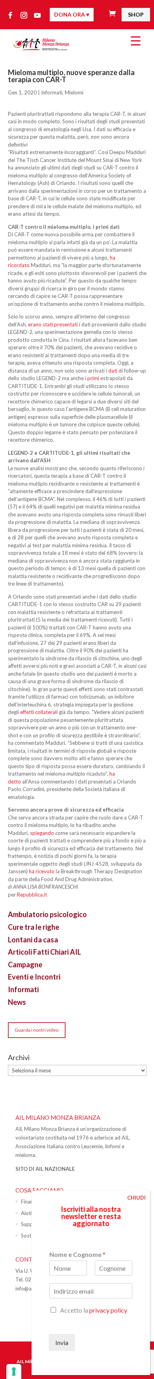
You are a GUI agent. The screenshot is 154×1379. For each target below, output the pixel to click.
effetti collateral (38, 712)
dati (112, 370)
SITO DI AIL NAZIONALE (45, 1169)
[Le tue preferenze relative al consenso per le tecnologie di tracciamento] (13, 1371)
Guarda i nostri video (36, 1030)
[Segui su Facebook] (10, 15)
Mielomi (74, 92)
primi (93, 378)
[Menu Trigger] (135, 40)
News (17, 1002)
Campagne (25, 964)
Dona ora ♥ (71, 14)
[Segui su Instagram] (24, 15)
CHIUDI (136, 1197)
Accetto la (93, 1310)
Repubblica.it (32, 894)
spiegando (42, 833)
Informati (51, 92)
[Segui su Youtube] (37, 15)
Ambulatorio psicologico (47, 914)
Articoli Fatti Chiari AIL (44, 952)
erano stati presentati (53, 324)
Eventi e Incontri (34, 976)
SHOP (136, 14)
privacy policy (108, 1310)
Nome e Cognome (77, 1254)
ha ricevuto (41, 871)
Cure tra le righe (33, 927)
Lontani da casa (33, 939)
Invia (61, 1342)
